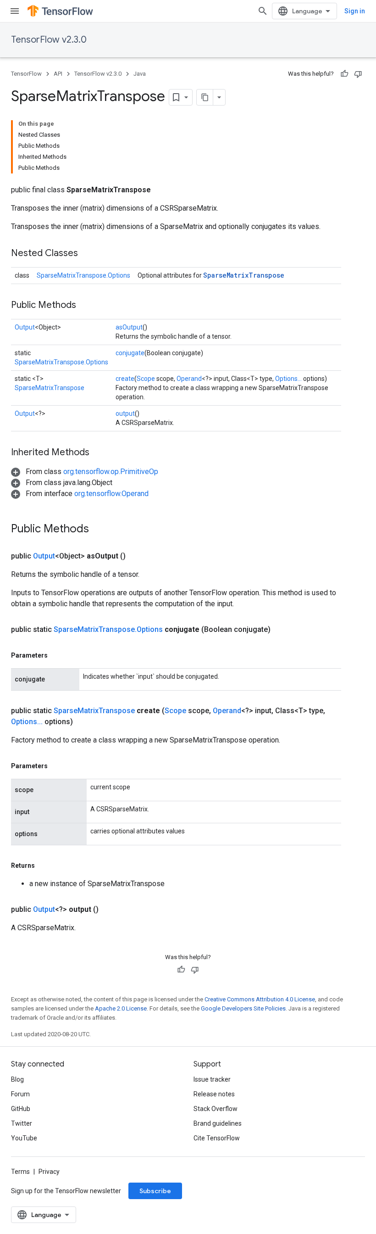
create (125, 378)
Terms (20, 1171)
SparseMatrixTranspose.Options (83, 275)
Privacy (49, 1171)
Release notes (214, 1094)
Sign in (354, 11)
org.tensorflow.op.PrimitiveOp (110, 471)
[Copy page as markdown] (205, 97)
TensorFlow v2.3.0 (49, 39)
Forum (20, 1094)
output (125, 413)
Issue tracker (212, 1079)
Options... (288, 378)
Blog (17, 1079)
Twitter (21, 1123)
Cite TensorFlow (217, 1138)
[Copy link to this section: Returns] (44, 865)
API (58, 73)
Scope (146, 378)
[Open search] (262, 11)
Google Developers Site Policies (243, 1008)
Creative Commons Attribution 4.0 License (260, 999)
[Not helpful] (358, 74)
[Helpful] (344, 74)
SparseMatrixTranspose (243, 275)
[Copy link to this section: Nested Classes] (87, 253)
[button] (84, 471)
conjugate (130, 353)
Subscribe (155, 1191)
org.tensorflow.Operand (111, 493)
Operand (189, 378)
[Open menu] (15, 11)
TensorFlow (26, 73)
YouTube (24, 1138)
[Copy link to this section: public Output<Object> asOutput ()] (136, 556)
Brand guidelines (218, 1123)
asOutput (129, 327)
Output (25, 327)
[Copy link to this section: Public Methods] (85, 305)
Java (139, 73)
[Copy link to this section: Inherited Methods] (98, 452)
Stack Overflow (216, 1108)
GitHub (20, 1108)
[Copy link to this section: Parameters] (57, 655)
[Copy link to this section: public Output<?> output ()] (109, 909)
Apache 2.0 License (121, 1008)
